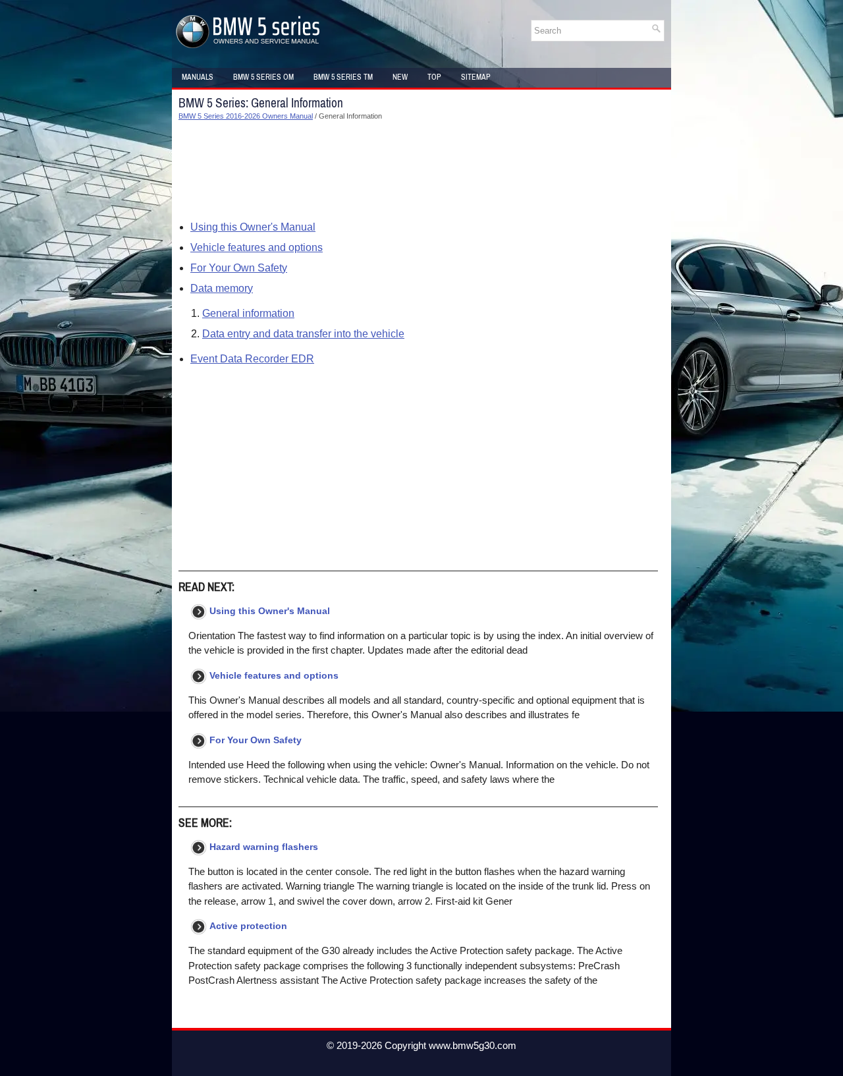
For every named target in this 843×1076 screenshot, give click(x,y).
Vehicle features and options (256, 247)
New (400, 77)
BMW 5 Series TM (343, 77)
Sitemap (476, 77)
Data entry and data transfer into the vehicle (303, 333)
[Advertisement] (418, 170)
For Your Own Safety (238, 267)
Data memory (221, 288)
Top (434, 77)
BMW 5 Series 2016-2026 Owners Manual (245, 116)
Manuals (197, 77)
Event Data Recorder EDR (252, 358)
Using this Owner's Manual (252, 227)
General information (248, 313)
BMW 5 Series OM (263, 77)
